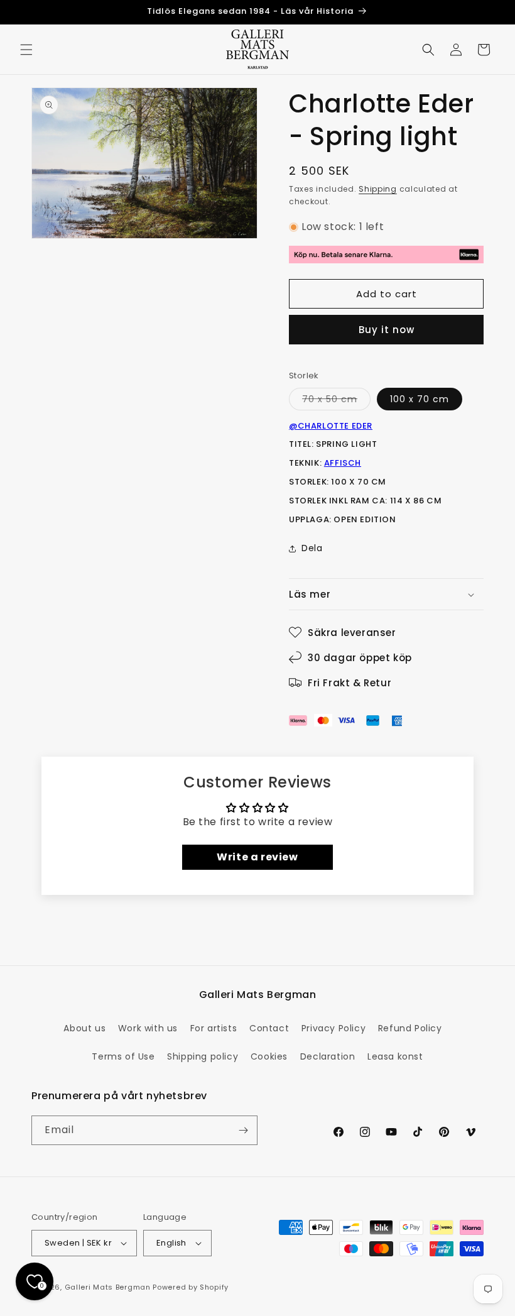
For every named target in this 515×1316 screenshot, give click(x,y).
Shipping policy (202, 1056)
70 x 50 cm (336, 401)
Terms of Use (123, 1056)
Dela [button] (311, 548)
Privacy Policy (333, 1028)
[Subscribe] (243, 1130)
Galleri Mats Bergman (108, 1287)
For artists (213, 1028)
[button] (26, 49)
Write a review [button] (257, 857)
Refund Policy (410, 1028)
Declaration (327, 1056)
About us (84, 1028)
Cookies (269, 1056)
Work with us (148, 1028)
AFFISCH (342, 463)
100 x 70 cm (419, 399)
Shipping (378, 189)
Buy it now (387, 329)
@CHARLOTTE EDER (330, 426)
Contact (269, 1028)
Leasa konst (395, 1056)
